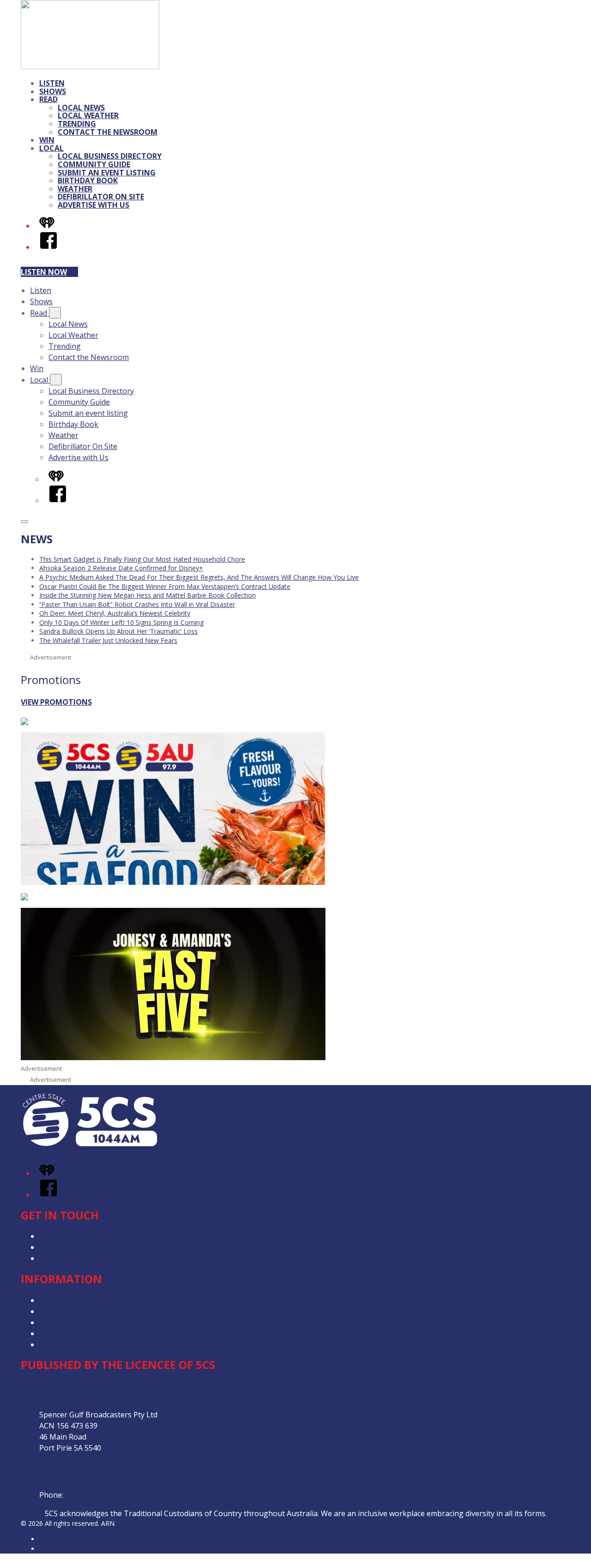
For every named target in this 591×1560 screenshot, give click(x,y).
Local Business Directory (110, 156)
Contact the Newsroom (107, 132)
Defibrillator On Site (101, 197)
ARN (46, 1539)
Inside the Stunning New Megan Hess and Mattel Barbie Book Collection (147, 595)
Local (51, 148)
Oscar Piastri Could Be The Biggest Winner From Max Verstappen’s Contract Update (164, 586)
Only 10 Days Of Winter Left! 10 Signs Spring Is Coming (121, 622)
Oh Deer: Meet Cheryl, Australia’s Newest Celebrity (114, 613)
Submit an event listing (107, 173)
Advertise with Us (93, 205)
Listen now (44, 272)
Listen (52, 83)
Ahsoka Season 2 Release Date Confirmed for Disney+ (121, 568)
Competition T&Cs (71, 1311)
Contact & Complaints (76, 1236)
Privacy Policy (62, 1300)
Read (48, 99)
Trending (77, 124)
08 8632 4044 (87, 1495)
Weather (75, 189)
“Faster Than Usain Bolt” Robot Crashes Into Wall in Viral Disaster (137, 604)
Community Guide (94, 164)
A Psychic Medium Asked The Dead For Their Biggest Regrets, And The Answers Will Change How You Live (199, 577)
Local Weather (88, 115)
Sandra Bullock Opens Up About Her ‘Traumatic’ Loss (118, 631)
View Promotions (56, 702)
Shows (52, 91)
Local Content (63, 1344)
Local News (81, 107)
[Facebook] (48, 247)
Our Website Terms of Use (85, 1333)
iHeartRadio (56, 1548)
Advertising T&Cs (69, 1322)
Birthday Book (88, 180)
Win (46, 140)
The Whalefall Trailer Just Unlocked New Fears (108, 640)
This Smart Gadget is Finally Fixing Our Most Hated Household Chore (142, 559)
